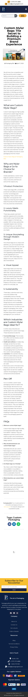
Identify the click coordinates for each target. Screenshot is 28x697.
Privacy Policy (14, 647)
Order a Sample (14, 631)
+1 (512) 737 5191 (15, 664)
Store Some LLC (17, 693)
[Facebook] (10, 613)
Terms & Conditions (14, 644)
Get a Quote (7, 506)
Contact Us (14, 624)
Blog (14, 640)
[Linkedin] (14, 613)
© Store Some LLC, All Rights (11, 695)
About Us (14, 621)
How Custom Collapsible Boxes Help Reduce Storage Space (14, 557)
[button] (26, 9)
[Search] (16, 15)
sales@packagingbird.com (15, 4)
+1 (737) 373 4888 (15, 1)
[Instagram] (17, 613)
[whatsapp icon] (9, 664)
